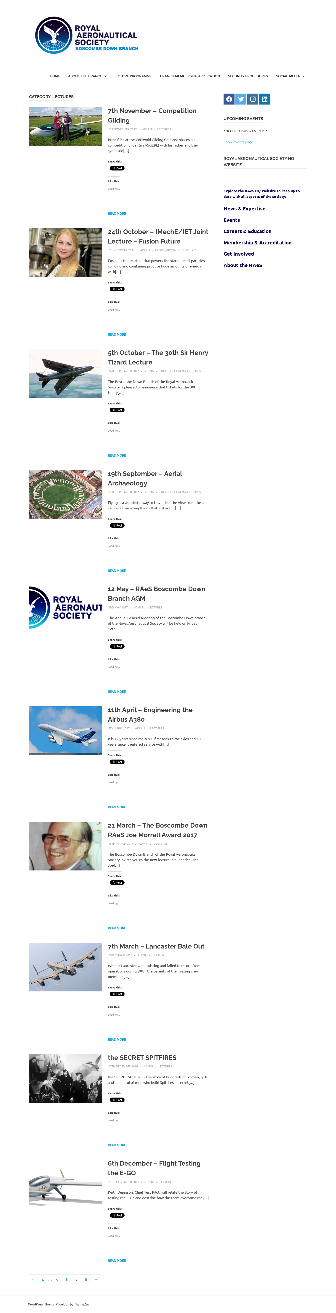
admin (147, 129)
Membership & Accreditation (258, 242)
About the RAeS (243, 265)
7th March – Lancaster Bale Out (156, 946)
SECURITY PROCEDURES (248, 76)
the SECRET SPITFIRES (142, 1057)
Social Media (288, 76)
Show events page (238, 141)
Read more (117, 213)
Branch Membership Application (190, 76)
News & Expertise (245, 208)
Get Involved (239, 254)
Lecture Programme (133, 76)
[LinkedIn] (264, 99)
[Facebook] (229, 99)
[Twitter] (240, 99)
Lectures (164, 129)
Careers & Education (248, 231)
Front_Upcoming (168, 250)
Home (55, 76)
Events (232, 220)
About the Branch (85, 76)
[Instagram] (252, 99)
